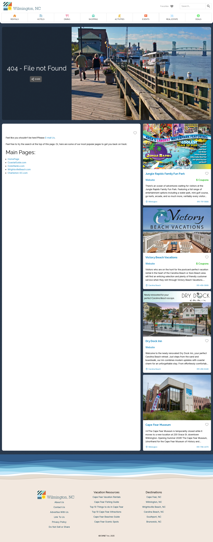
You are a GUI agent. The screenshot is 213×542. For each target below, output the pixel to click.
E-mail (82, 295)
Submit (106, 309)
